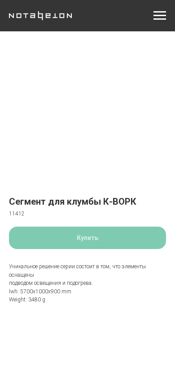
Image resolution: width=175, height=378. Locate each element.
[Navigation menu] (159, 15)
